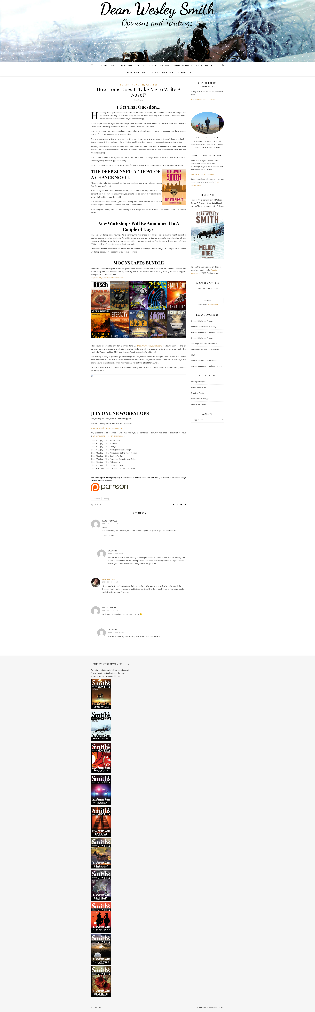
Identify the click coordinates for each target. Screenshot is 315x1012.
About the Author (121, 65)
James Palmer (108, 579)
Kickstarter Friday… (205, 321)
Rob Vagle (195, 343)
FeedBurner (213, 304)
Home (104, 65)
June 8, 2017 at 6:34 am (110, 523)
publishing (152, 85)
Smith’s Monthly (182, 65)
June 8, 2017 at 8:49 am (110, 582)
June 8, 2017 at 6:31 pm (110, 610)
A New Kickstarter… (199, 387)
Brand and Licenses (215, 332)
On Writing (138, 85)
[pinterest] (100, 1008)
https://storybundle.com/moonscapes (107, 277)
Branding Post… (197, 393)
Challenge (125, 85)
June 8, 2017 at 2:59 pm (115, 553)
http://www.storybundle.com (149, 346)
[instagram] (96, 1008)
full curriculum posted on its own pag (108, 436)
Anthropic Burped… (199, 381)
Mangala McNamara (199, 349)
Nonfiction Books (159, 65)
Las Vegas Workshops (162, 72)
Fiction (141, 65)
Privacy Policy (204, 65)
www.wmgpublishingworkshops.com (106, 428)
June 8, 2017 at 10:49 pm (116, 632)
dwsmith (97, 504)
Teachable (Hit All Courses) (202, 174)
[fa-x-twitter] (92, 1008)
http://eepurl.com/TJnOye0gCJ (203, 99)
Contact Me (184, 72)
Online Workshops (136, 72)
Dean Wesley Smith (157, 8)
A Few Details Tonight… (201, 398)
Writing (106, 499)
